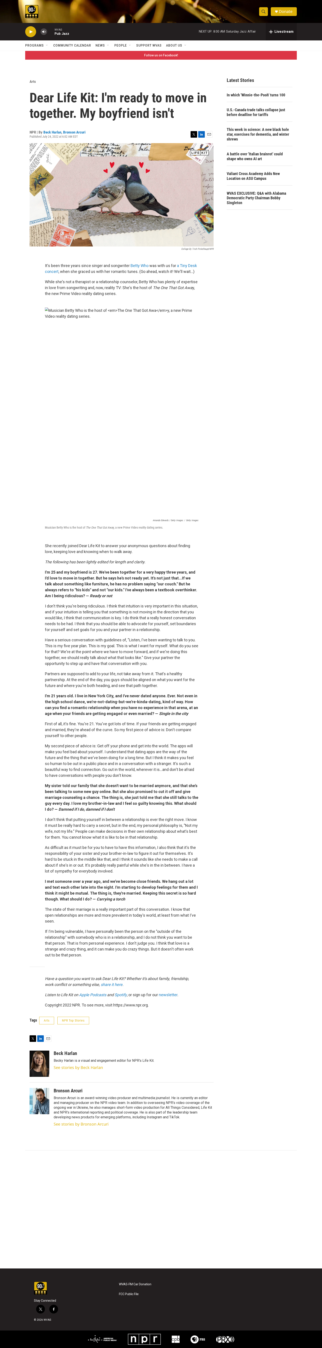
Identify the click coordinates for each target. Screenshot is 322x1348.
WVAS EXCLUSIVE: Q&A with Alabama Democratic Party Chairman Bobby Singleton (256, 198)
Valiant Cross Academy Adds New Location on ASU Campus (253, 176)
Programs (34, 45)
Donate (285, 11)
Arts (33, 81)
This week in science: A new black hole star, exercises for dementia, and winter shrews (258, 134)
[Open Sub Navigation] (47, 45)
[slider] (50, 31)
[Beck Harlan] (39, 1064)
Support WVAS (149, 45)
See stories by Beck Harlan (78, 1067)
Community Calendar (72, 45)
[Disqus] (161, 1209)
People (120, 45)
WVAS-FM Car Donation (135, 1284)
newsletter (168, 994)
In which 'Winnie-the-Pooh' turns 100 (256, 95)
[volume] (44, 32)
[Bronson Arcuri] (39, 1101)
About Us (174, 45)
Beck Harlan (52, 132)
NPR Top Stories (73, 1020)
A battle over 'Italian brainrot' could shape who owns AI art (255, 156)
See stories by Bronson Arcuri (81, 1124)
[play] (30, 31)
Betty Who (140, 265)
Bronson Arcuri (74, 132)
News (100, 45)
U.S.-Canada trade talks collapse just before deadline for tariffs (256, 112)
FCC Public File (129, 1294)
